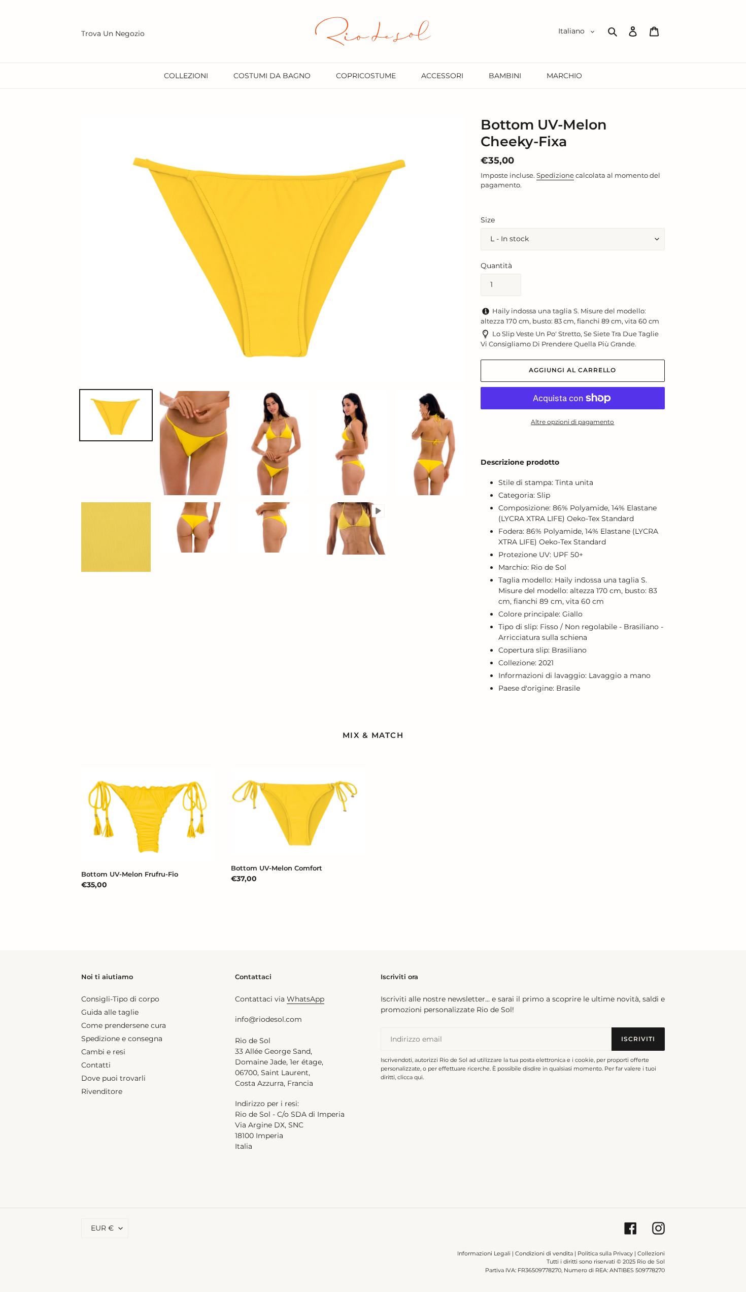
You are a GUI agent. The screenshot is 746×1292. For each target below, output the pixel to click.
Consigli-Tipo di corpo (120, 999)
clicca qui (410, 1077)
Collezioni (651, 1253)
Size (488, 219)
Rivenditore (101, 1091)
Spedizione (555, 175)
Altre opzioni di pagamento (572, 422)
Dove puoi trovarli (113, 1078)
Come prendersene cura (123, 1025)
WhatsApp (305, 999)
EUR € (102, 1228)
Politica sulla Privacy (606, 1253)
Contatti (96, 1065)
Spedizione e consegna (121, 1038)
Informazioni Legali (484, 1253)
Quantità (496, 265)
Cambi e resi (103, 1051)
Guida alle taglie (110, 1012)
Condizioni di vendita (544, 1253)
